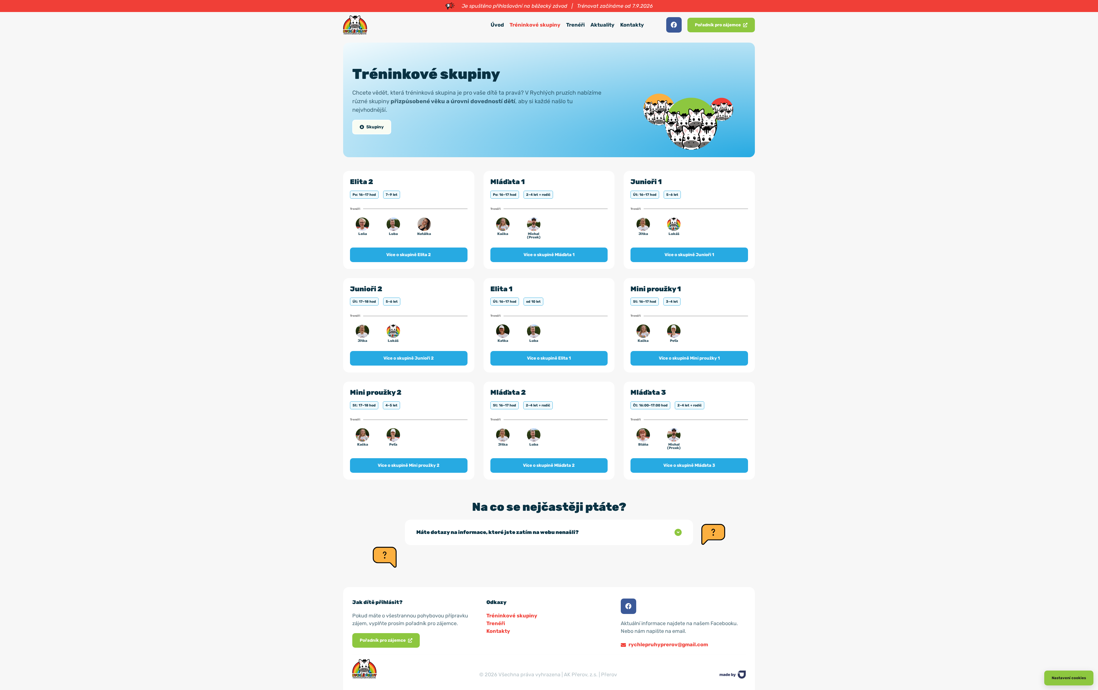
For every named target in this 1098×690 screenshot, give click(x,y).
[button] (549, 532)
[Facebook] (674, 25)
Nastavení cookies (1069, 678)
